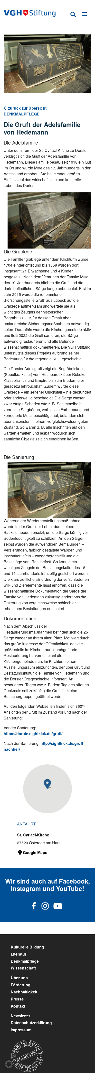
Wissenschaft (23, 968)
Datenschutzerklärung (31, 1022)
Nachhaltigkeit (24, 992)
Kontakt (18, 1006)
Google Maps (35, 852)
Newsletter (20, 1016)
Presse (17, 999)
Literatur (18, 954)
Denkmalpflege (25, 961)
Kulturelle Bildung (27, 947)
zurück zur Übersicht (27, 108)
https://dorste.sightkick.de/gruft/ (33, 733)
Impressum (21, 1029)
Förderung (20, 985)
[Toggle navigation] (84, 15)
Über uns (19, 977)
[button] (9, 1064)
